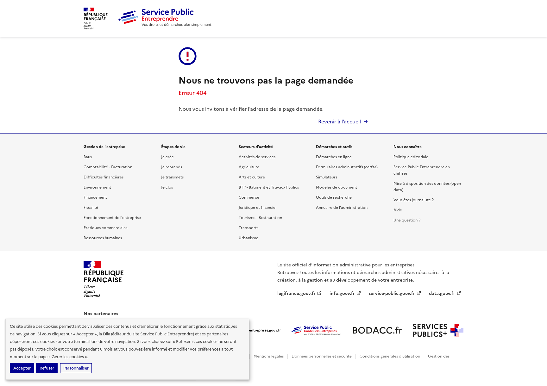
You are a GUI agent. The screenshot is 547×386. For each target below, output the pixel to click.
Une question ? (406, 220)
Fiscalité (91, 207)
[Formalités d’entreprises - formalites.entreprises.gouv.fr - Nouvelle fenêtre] (255, 330)
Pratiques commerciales (105, 228)
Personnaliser (76, 368)
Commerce (249, 197)
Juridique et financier (258, 207)
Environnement (97, 187)
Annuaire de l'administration (342, 207)
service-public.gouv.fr (392, 293)
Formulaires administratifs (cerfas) (347, 167)
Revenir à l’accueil (339, 121)
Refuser (47, 368)
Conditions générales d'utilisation (390, 356)
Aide (397, 210)
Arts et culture (252, 177)
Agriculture (249, 167)
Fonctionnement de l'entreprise (112, 218)
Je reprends (171, 167)
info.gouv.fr (342, 293)
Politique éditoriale (410, 157)
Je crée (167, 157)
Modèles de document (336, 187)
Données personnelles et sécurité (322, 356)
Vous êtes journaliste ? (413, 200)
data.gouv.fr (442, 293)
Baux (88, 157)
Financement (95, 197)
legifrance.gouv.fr (296, 293)
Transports (248, 228)
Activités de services (257, 157)
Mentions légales (269, 356)
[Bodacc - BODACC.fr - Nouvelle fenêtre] (377, 330)
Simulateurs (326, 177)
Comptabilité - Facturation (108, 167)
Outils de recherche (334, 197)
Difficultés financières (103, 177)
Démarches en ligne (334, 157)
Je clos (167, 187)
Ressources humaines (103, 238)
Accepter (22, 368)
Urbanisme (248, 238)
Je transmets (172, 177)
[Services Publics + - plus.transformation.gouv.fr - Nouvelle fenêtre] (438, 330)
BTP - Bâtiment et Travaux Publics (269, 187)
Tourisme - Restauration (260, 218)
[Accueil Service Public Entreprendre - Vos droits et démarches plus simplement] (165, 25)
